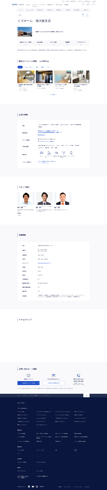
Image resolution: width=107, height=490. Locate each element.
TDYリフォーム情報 (65, 1)
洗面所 (42, 67)
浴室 (37, 67)
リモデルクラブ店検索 (33, 395)
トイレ (48, 67)
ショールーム (42, 4)
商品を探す (21, 4)
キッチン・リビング (29, 67)
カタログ (28, 4)
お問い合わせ (80, 1)
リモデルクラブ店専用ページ (42, 476)
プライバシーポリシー (67, 486)
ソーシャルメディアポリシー (78, 486)
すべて (20, 67)
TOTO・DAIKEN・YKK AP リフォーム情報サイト (22, 477)
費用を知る (19, 430)
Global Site (94, 1)
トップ (18, 395)
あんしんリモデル (20, 402)
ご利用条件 (60, 486)
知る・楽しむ (59, 4)
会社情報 (66, 4)
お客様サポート (50, 4)
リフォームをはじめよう (22, 408)
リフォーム (34, 4)
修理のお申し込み (87, 1)
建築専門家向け (73, 1)
